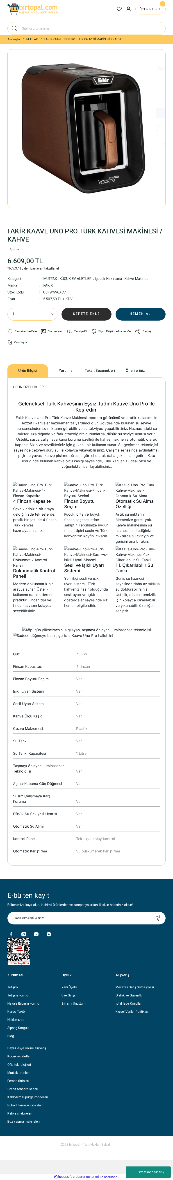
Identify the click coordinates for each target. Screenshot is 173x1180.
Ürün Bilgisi (27, 370)
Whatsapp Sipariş (151, 1172)
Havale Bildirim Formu (23, 1003)
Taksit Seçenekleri (100, 370)
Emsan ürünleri (18, 1081)
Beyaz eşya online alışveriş (26, 1048)
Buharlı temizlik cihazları (25, 1105)
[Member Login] (128, 9)
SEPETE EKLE (86, 314)
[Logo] (33, 9)
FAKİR (48, 286)
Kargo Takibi (16, 1012)
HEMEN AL (140, 314)
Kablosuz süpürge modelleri (27, 1097)
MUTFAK (50, 279)
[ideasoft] (63, 1177)
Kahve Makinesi (136, 279)
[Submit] (157, 918)
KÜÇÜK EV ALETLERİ (75, 279)
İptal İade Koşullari (129, 1003)
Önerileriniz (135, 370)
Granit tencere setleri (22, 1089)
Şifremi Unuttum (73, 1003)
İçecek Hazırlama (108, 279)
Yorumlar (66, 370)
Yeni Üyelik (69, 987)
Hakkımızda (15, 1020)
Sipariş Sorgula (18, 1028)
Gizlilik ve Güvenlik (129, 995)
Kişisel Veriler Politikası (132, 1012)
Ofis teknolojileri (19, 1065)
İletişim (12, 987)
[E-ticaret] (86, 1177)
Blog (10, 1036)
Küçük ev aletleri (19, 1056)
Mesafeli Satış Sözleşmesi (135, 987)
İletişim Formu (17, 995)
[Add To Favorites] (22, 331)
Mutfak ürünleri (18, 1073)
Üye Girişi (68, 995)
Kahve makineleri (19, 1113)
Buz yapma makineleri (23, 1122)
